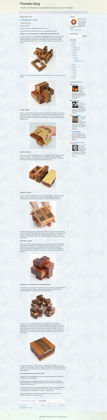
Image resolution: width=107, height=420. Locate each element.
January (75, 57)
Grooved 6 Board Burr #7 (26, 36)
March (74, 55)
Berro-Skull (81, 145)
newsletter (42, 390)
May (74, 53)
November (75, 49)
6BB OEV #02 (23, 75)
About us (40, 12)
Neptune (22, 244)
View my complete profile (76, 30)
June (74, 51)
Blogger (65, 416)
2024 (73, 46)
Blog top (30, 12)
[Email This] (39, 401)
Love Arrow (74, 132)
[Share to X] (42, 401)
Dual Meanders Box (25, 323)
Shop (35, 12)
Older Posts (62, 405)
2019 (73, 72)
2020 (73, 70)
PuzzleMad (74, 84)
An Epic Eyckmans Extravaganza (82, 87)
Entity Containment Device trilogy (82, 103)
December (75, 47)
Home (43, 405)
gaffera (56, 416)
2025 (73, 44)
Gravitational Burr (24, 287)
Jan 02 (75, 59)
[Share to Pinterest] (45, 401)
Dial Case (22, 155)
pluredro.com (83, 18)
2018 (73, 74)
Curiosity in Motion (76, 115)
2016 (73, 78)
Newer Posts (23, 405)
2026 (73, 42)
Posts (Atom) (29, 407)
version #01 (54, 75)
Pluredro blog (30, 4)
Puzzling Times (75, 100)
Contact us (45, 12)
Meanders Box (48, 323)
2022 (73, 66)
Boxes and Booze (76, 131)
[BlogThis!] (40, 401)
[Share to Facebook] (44, 401)
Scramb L (22, 195)
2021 (73, 68)
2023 (73, 64)
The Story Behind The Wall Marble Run (82, 118)
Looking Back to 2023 (29, 20)
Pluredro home (23, 12)
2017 (73, 76)
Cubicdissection (46, 248)
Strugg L (22, 113)
